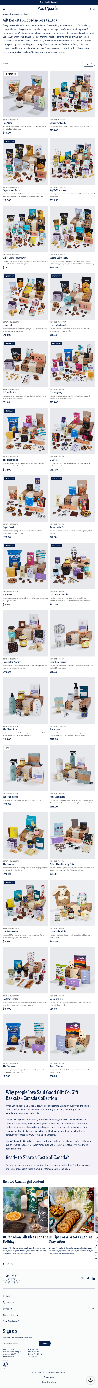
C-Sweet (53, 460)
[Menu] (4, 9)
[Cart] (94, 9)
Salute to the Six (57, 527)
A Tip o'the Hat (9, 392)
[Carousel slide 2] (8, 1264)
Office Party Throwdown (14, 258)
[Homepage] (48, 8)
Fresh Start (55, 729)
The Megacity (56, 392)
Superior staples (10, 797)
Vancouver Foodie (58, 123)
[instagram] (82, 1278)
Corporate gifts (10, 1315)
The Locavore (9, 864)
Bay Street (8, 595)
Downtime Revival (58, 662)
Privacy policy (49, 1377)
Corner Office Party (59, 258)
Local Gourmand (10, 931)
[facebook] (88, 1278)
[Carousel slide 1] (3, 1264)
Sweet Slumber (57, 1066)
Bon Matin (7, 123)
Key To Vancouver (58, 190)
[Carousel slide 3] (12, 1264)
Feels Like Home (57, 797)
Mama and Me (56, 999)
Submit (45, 1343)
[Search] (90, 9)
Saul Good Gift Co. (12, 1321)
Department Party (11, 190)
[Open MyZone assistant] (90, 1380)
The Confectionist (58, 325)
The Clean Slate (10, 729)
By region (7, 1308)
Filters (87, 64)
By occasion (8, 1302)
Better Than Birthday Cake (62, 864)
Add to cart (26, 94)
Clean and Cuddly (58, 931)
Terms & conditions (49, 1382)
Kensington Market (12, 662)
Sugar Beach (8, 527)
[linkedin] (93, 1278)
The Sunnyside (10, 1066)
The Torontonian (10, 460)
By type (6, 1295)
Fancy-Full (7, 325)
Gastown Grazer (10, 999)
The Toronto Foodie (59, 595)
